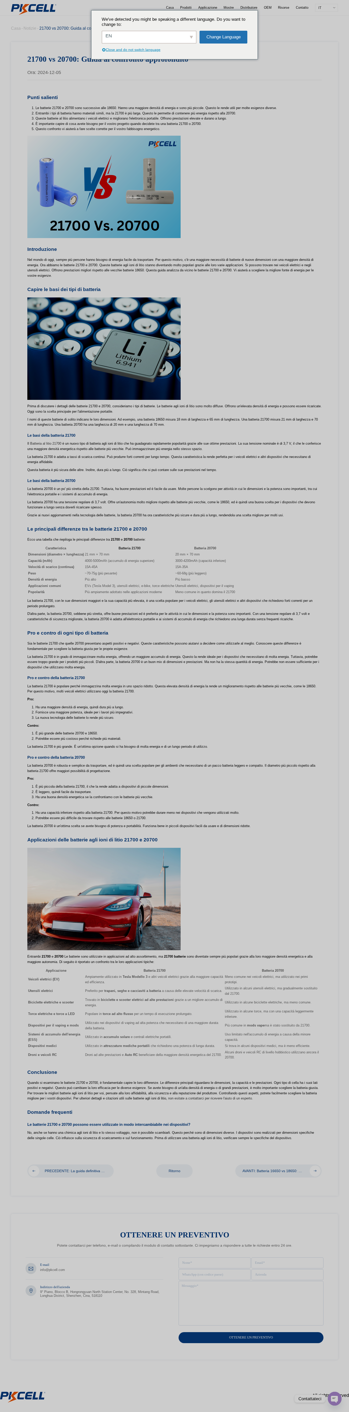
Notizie (30, 28)
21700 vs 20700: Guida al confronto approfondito (83, 28)
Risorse (283, 7)
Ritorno (174, 1171)
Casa (170, 7)
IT (319, 8)
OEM (268, 7)
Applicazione (207, 7)
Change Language (223, 37)
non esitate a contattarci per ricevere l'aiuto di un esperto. (210, 1098)
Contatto (302, 7)
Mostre (229, 7)
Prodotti (186, 7)
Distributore (248, 7)
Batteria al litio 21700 (45, 443)
